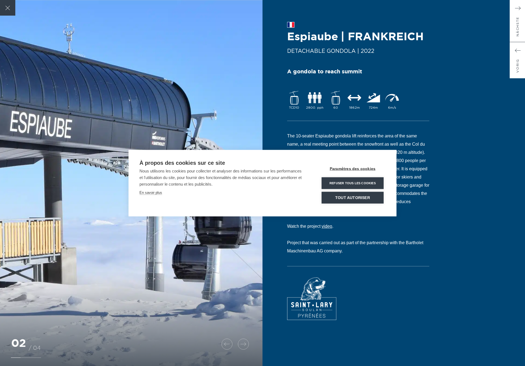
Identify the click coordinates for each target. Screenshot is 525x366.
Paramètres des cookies (352, 168)
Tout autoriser (352, 197)
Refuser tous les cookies (352, 183)
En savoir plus (150, 192)
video (327, 226)
